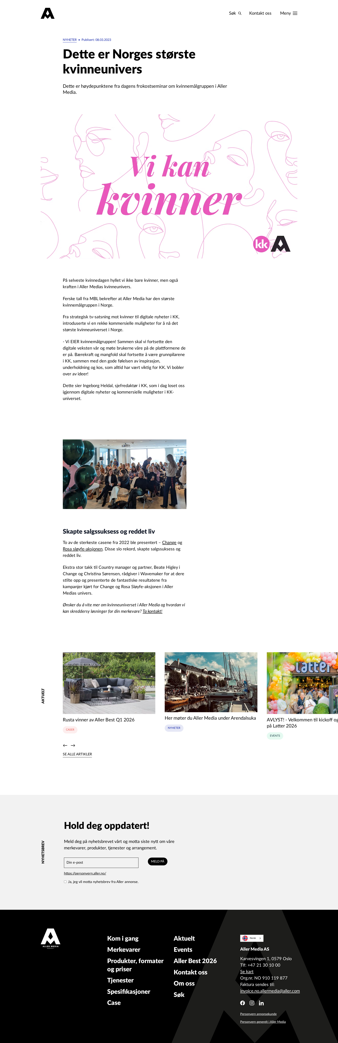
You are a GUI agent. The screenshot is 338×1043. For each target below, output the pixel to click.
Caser (70, 729)
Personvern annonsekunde (258, 1014)
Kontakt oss (260, 13)
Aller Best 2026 (195, 961)
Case (114, 1003)
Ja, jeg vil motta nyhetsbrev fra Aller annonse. (103, 882)
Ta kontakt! (152, 611)
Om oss (184, 983)
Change (169, 542)
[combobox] (251, 938)
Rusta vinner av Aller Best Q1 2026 (99, 720)
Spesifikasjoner (128, 992)
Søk (179, 995)
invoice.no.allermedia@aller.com (270, 991)
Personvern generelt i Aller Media (263, 1021)
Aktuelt (184, 939)
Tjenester (120, 980)
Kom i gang (122, 939)
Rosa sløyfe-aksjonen (82, 549)
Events (275, 735)
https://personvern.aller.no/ (85, 873)
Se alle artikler (77, 754)
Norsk (253, 938)
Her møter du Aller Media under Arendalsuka (210, 718)
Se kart (247, 972)
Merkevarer (123, 950)
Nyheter (70, 39)
